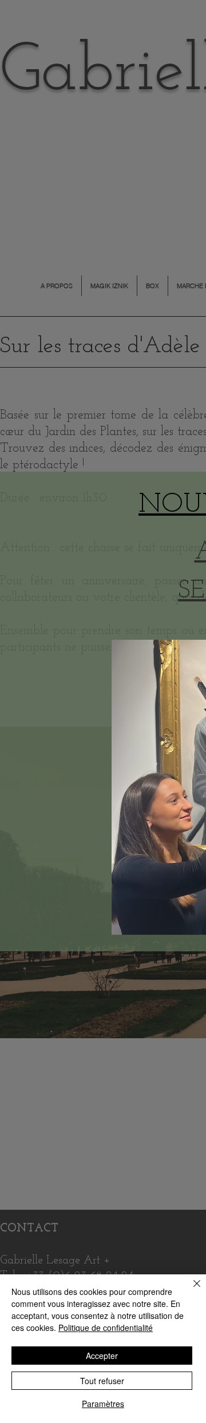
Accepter (102, 1355)
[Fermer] (190, 1290)
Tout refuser (102, 1380)
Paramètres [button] (103, 1403)
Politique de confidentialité (105, 1327)
